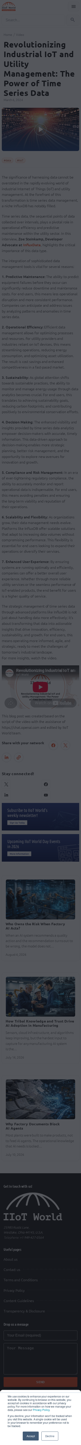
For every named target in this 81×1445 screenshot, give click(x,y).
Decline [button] (49, 1436)
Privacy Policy (41, 1410)
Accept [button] (31, 1436)
